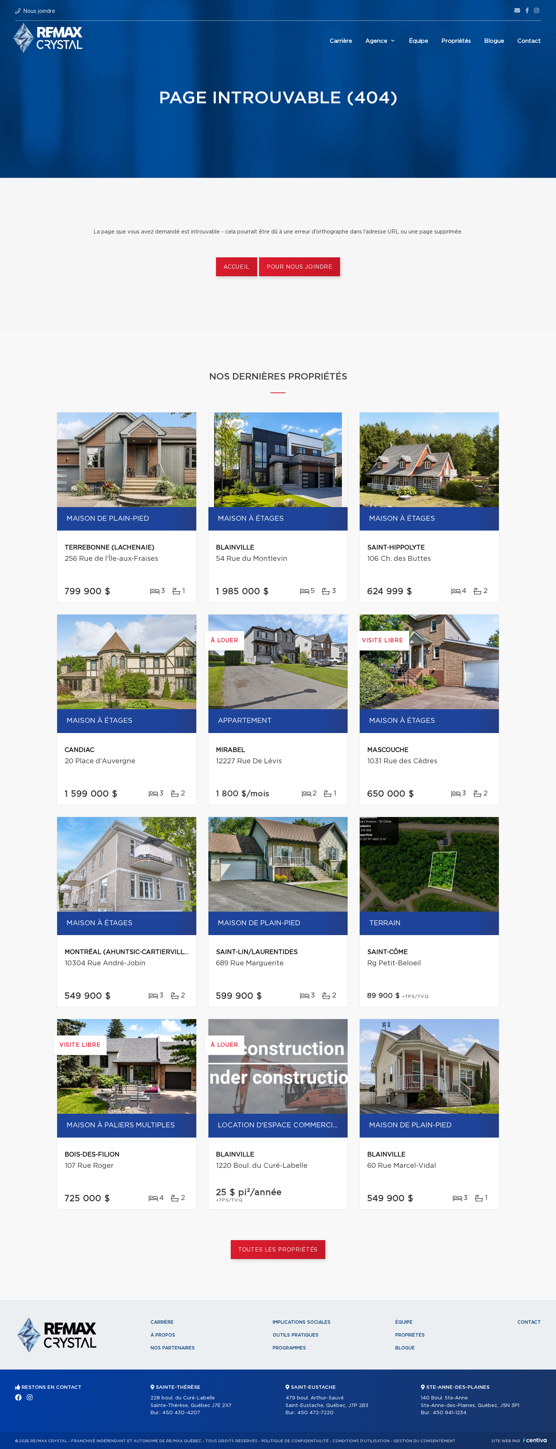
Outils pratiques (295, 1335)
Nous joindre (39, 11)
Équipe (418, 41)
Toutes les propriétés (278, 1250)
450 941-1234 (449, 1412)
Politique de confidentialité (295, 1441)
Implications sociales (302, 1322)
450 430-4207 (181, 1412)
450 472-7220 (315, 1412)
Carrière (341, 41)
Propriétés (456, 41)
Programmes (289, 1348)
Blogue (494, 41)
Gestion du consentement (424, 1441)
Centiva (535, 1440)
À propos (163, 1335)
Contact (529, 41)
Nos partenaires (173, 1348)
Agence (376, 41)
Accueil (237, 267)
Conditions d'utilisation (361, 1441)
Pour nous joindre (299, 267)
